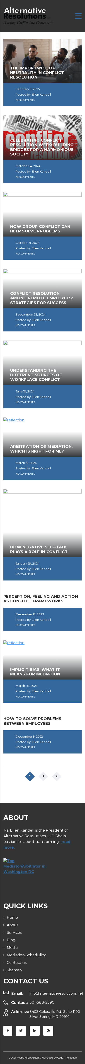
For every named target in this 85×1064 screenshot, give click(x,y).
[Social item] (7, 1031)
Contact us (17, 962)
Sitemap (14, 970)
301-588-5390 (41, 1002)
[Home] (28, 15)
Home (12, 917)
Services (14, 932)
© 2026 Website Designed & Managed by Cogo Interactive (43, 1057)
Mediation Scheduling (27, 955)
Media (12, 947)
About (12, 925)
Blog (11, 940)
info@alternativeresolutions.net (56, 993)
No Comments (25, 100)
